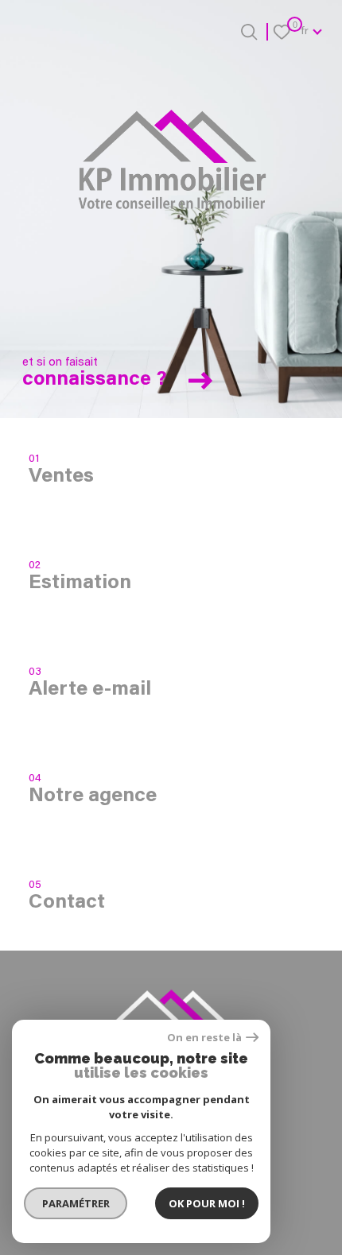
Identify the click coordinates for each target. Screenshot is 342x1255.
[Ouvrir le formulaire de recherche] (249, 32)
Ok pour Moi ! (207, 1203)
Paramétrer (76, 1203)
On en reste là (204, 1038)
